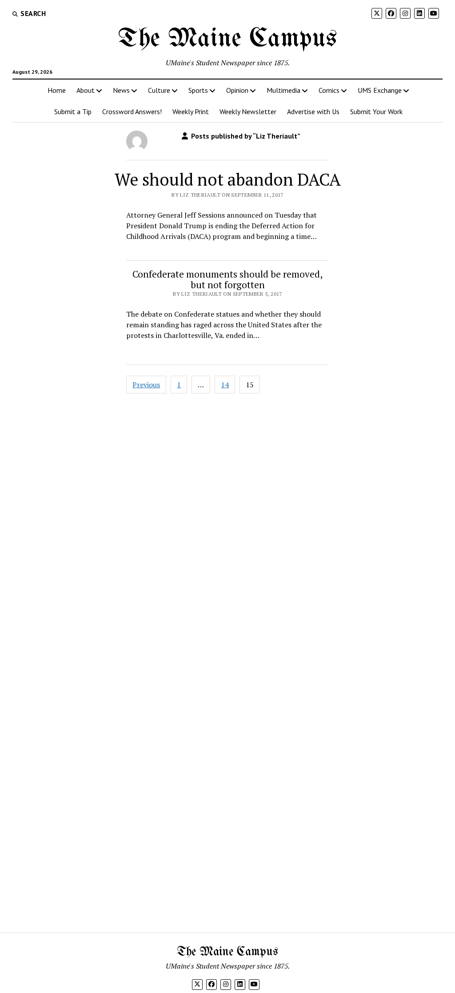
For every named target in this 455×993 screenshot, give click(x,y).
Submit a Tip (73, 111)
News (121, 90)
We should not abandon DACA (228, 179)
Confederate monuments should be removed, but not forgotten (227, 279)
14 (225, 384)
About (85, 90)
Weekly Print (190, 111)
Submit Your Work (376, 111)
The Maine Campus (227, 39)
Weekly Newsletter (248, 111)
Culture (159, 90)
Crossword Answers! (132, 111)
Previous (146, 384)
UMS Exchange (380, 90)
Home (57, 90)
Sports (198, 90)
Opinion (237, 90)
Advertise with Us (313, 111)
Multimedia (283, 90)
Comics (329, 90)
